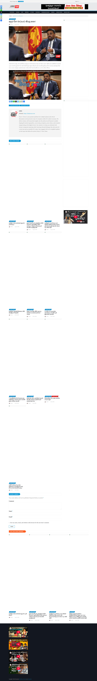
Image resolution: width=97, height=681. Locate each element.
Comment (11, 501)
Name (10, 511)
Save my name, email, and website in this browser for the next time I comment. (29, 522)
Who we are (67, 12)
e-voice (32, 12)
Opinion (27, 12)
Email (11, 517)
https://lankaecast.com (29, 113)
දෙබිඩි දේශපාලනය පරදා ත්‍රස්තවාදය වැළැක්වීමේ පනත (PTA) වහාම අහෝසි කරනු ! (16, 486)
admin (12, 24)
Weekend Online (45, 12)
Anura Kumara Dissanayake (14, 105)
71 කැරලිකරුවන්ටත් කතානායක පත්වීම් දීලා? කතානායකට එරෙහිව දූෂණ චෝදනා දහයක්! (17, 400)
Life (22, 12)
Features (12, 12)
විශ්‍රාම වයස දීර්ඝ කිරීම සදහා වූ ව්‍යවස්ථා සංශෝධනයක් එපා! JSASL (34, 313)
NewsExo (24, 679)
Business (38, 12)
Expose (17, 12)
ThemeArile (30, 679)
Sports (52, 12)
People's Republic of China (25, 105)
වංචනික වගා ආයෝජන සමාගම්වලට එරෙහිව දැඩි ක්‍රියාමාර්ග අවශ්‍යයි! (51, 313)
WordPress (21, 679)
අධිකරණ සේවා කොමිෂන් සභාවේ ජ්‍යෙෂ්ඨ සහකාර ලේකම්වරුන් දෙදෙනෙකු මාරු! (35, 400)
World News (59, 12)
